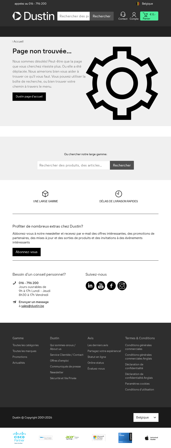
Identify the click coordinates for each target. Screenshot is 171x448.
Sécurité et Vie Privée (63, 378)
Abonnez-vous (27, 252)
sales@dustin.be (32, 306)
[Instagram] (122, 286)
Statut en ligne (97, 356)
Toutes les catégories (26, 345)
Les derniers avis (98, 345)
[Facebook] (111, 286)
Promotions (20, 356)
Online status (96, 362)
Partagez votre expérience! (104, 351)
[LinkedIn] (90, 286)
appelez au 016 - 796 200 (31, 3)
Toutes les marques (24, 351)
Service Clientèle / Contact (66, 354)
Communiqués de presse (65, 366)
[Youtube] (100, 286)
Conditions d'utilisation (139, 389)
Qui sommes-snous (62, 345)
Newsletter (56, 372)
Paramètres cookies (137, 383)
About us (55, 349)
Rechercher (102, 16)
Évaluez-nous (96, 368)
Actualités (19, 362)
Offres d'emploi (59, 360)
